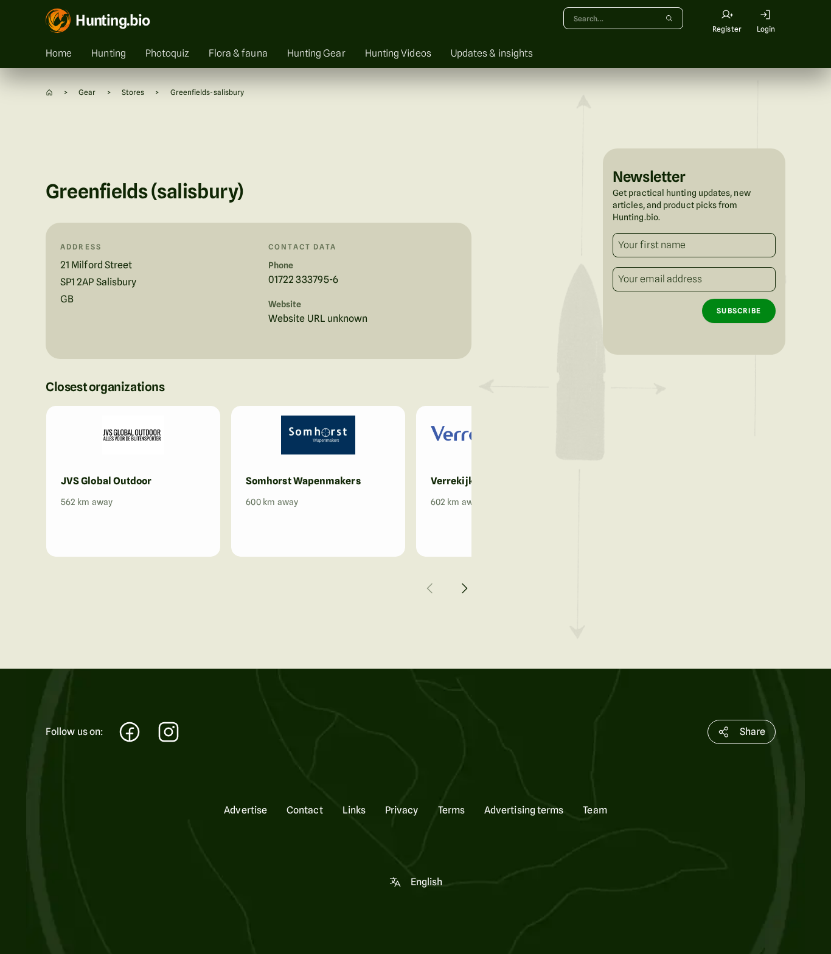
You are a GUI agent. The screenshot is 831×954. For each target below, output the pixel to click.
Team (595, 810)
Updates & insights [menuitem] (492, 53)
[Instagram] (168, 733)
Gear (87, 92)
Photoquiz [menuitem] (167, 53)
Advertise (245, 810)
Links (354, 810)
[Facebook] (129, 733)
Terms (451, 810)
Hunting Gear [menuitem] (316, 53)
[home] (49, 92)
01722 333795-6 (303, 279)
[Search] (669, 18)
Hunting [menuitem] (108, 53)
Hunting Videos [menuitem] (398, 53)
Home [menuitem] (59, 53)
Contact (305, 810)
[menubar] (415, 53)
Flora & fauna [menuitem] (238, 53)
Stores (133, 92)
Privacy (402, 810)
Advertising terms (523, 810)
